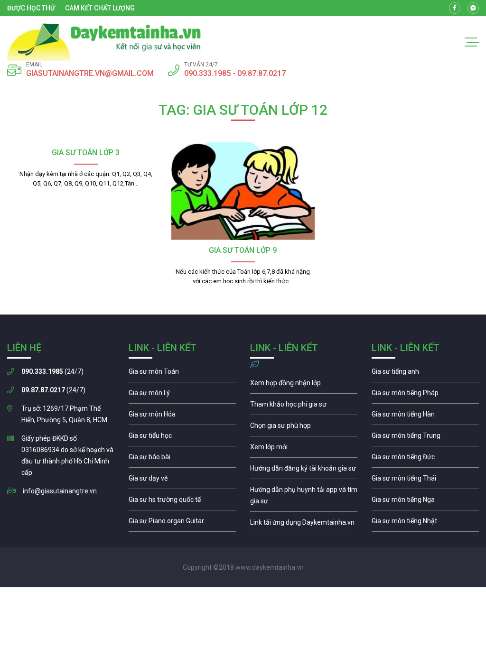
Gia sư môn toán (182, 374)
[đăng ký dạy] (104, 42)
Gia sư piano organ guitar (182, 523)
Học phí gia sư (303, 406)
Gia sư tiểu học (182, 438)
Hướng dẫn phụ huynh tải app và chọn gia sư (303, 497)
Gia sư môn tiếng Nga (303, 525)
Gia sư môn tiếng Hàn (425, 416)
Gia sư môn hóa (182, 416)
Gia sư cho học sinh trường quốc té (182, 502)
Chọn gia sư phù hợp (303, 428)
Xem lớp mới (303, 449)
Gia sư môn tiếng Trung (425, 438)
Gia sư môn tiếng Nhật (425, 523)
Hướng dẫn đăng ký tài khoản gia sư (303, 471)
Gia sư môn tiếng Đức (425, 459)
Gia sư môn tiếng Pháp (425, 395)
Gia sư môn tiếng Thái (425, 480)
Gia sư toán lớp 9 (243, 250)
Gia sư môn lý (182, 395)
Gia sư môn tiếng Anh (425, 374)
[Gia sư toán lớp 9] (242, 191)
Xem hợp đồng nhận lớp (303, 385)
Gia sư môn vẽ (182, 480)
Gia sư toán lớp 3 (86, 152)
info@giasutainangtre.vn (60, 491)
